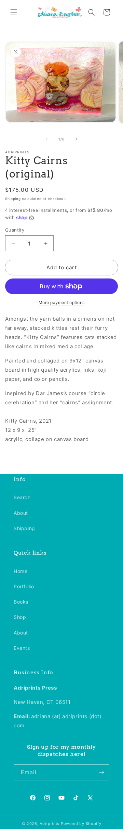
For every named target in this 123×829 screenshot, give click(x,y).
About (21, 513)
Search (22, 497)
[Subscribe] (101, 772)
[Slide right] (76, 139)
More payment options (62, 302)
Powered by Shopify (81, 823)
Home (20, 571)
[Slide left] (46, 139)
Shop (20, 617)
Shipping (13, 199)
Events (22, 648)
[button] (13, 12)
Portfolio (24, 586)
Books (21, 602)
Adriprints (49, 823)
